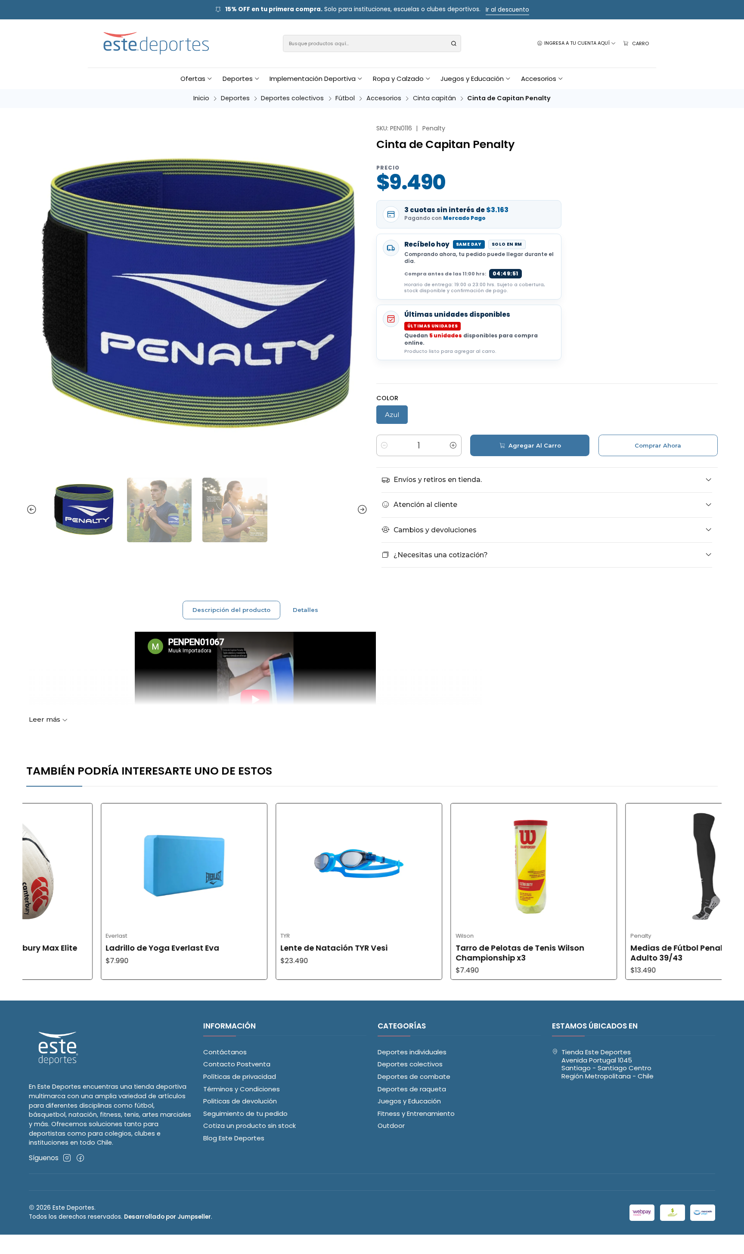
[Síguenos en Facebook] (80, 1157)
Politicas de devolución (240, 1101)
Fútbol (345, 98)
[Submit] (453, 43)
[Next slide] (361, 510)
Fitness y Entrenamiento (416, 1113)
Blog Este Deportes (233, 1138)
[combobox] (372, 43)
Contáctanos (225, 1051)
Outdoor (391, 1125)
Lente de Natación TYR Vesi (259, 948)
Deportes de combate (414, 1076)
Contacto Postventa (236, 1064)
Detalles (305, 609)
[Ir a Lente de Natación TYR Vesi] (284, 865)
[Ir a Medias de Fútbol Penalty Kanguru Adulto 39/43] (633, 865)
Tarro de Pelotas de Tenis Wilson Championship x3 (445, 953)
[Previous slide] (32, 510)
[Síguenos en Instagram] (66, 1157)
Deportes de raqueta (412, 1088)
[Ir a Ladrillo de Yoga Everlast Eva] (109, 865)
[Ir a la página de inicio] (156, 44)
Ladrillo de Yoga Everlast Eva (87, 948)
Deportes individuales (412, 1051)
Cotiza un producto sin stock (249, 1125)
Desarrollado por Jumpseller (167, 1217)
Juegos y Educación (409, 1101)
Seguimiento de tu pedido (245, 1113)
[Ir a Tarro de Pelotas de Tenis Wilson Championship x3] (459, 865)
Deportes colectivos (292, 98)
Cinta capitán (434, 98)
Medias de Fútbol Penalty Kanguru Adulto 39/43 (623, 953)
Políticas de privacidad (239, 1076)
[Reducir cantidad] (384, 445)
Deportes (235, 98)
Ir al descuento (507, 10)
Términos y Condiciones (241, 1088)
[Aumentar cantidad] (453, 445)
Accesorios (383, 98)
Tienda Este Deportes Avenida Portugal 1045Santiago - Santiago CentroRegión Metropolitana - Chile (607, 1064)
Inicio (201, 98)
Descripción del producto (231, 609)
